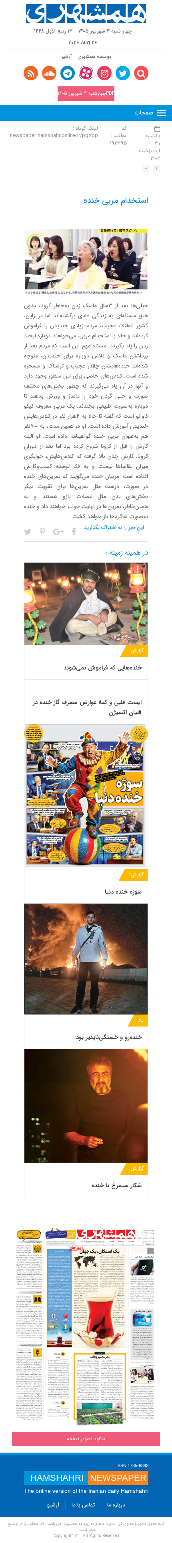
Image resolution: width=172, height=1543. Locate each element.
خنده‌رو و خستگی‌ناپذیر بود (109, 1037)
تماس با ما (83, 1504)
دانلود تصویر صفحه (86, 1439)
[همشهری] (86, 13)
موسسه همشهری (94, 56)
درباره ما (116, 1504)
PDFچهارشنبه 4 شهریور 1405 (86, 93)
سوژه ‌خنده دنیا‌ (123, 892)
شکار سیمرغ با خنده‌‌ (117, 1185)
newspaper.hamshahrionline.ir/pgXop (54, 135)
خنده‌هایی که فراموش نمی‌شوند (103, 668)
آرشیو (66, 56)
